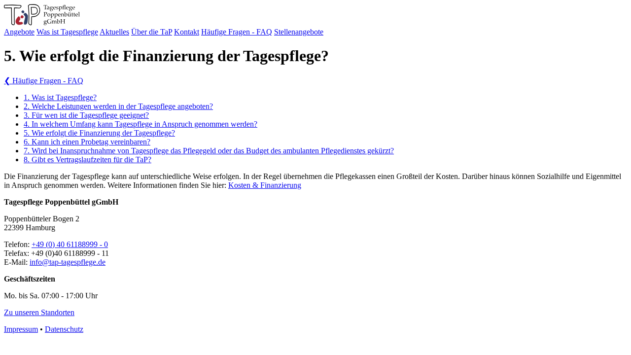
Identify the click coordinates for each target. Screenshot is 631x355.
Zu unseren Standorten (39, 312)
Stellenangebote (298, 32)
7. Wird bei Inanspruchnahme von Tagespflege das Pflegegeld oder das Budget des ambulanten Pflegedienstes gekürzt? (209, 150)
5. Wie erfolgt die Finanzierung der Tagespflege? (99, 133)
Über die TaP (151, 32)
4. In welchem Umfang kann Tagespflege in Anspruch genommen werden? (140, 124)
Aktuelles (114, 32)
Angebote (19, 32)
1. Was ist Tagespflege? (60, 97)
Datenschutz (64, 329)
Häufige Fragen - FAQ (236, 32)
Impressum (21, 329)
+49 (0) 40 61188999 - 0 (70, 244)
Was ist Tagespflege (67, 32)
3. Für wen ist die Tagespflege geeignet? (86, 115)
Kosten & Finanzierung (264, 185)
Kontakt (186, 32)
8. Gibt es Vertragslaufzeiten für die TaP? (87, 159)
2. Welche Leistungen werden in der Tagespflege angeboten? (118, 106)
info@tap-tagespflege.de (67, 262)
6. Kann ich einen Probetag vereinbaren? (87, 142)
